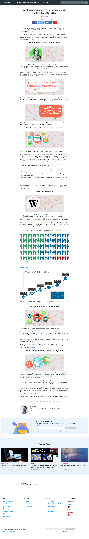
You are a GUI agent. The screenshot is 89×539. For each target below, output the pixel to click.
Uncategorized (44, 16)
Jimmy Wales (49, 216)
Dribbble (72, 515)
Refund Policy (12, 531)
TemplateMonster (31, 347)
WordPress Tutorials (28, 2)
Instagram (72, 509)
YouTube (72, 512)
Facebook (72, 501)
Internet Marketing (30, 504)
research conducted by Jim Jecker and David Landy (49, 161)
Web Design (19, 2)
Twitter (71, 504)
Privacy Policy (66, 431)
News (32, 463)
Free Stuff (36, 2)
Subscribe (72, 528)
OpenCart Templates (8, 511)
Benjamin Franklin (59, 64)
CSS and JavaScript (8, 501)
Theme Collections (30, 506)
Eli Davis (50, 19)
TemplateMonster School (54, 504)
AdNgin (35, 341)
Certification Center (53, 506)
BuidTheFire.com (48, 335)
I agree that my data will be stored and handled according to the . (53, 431)
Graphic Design (7, 504)
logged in (28, 484)
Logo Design (6, 506)
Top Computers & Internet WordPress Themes (73, 465)
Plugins (42, 2)
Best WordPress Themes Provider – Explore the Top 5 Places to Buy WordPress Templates (44, 466)
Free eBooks (51, 501)
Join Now (71, 428)
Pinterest (72, 507)
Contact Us (51, 511)
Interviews (50, 508)
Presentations (6, 516)
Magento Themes (7, 508)
